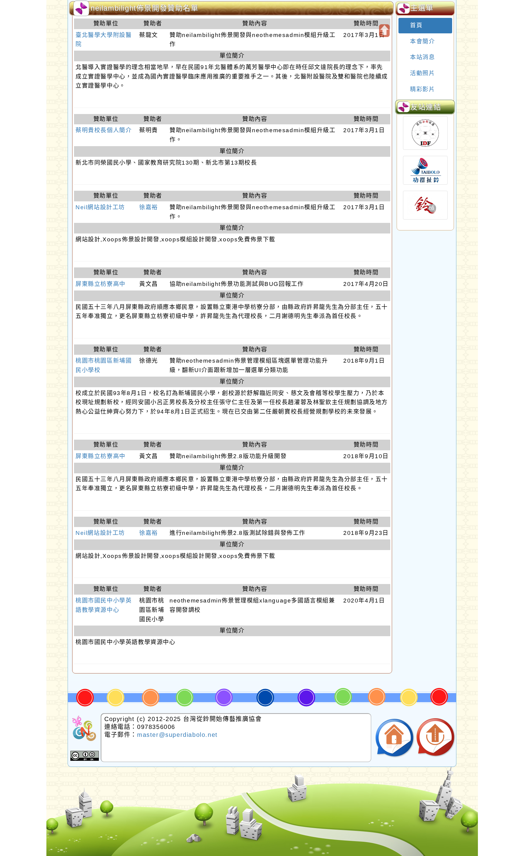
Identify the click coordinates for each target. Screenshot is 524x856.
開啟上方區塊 (384, 30)
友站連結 (425, 107)
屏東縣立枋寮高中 (101, 284)
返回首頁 (394, 737)
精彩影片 (421, 89)
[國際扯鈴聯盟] (425, 133)
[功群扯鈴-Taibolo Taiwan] (425, 170)
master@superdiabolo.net (177, 734)
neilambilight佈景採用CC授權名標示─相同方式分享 (84, 756)
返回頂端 (435, 737)
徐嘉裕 (148, 207)
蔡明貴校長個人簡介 (104, 130)
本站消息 (421, 57)
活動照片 (421, 73)
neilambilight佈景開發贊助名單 (145, 8)
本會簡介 (421, 41)
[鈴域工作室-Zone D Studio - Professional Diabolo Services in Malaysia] (425, 205)
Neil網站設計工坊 (100, 207)
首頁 (415, 25)
